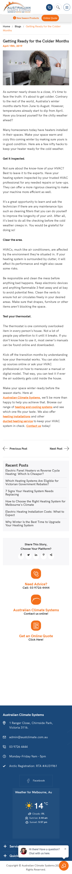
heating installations (16, 416)
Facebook (39, 780)
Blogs (18, 26)
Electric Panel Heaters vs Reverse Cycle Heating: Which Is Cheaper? (32, 472)
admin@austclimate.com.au (28, 737)
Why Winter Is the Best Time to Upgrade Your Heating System (32, 523)
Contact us (33, 426)
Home (6, 26)
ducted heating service (18, 421)
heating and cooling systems (33, 407)
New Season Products (27, 18)
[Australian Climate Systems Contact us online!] (35, 600)
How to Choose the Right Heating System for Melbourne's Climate (35, 503)
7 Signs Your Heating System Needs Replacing (29, 492)
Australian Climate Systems (21, 397)
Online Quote (50, 18)
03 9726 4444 (49, 7)
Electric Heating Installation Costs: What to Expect (34, 513)
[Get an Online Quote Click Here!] (35, 626)
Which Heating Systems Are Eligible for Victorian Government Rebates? (32, 482)
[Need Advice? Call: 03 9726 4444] (35, 574)
